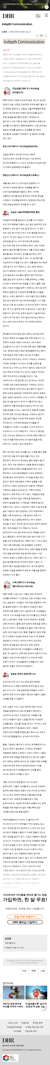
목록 (33, 971)
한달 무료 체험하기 (25, 916)
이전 (24, 971)
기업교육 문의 (31, 1031)
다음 (43, 971)
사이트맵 (17, 1031)
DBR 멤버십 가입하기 (25, 922)
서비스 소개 (13, 1023)
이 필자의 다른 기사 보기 (14, 948)
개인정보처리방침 (14, 1027)
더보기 (37, 35)
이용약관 (25, 1023)
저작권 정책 (37, 1023)
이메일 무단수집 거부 (34, 1027)
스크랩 (46, 35)
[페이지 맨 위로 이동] (43, 1008)
